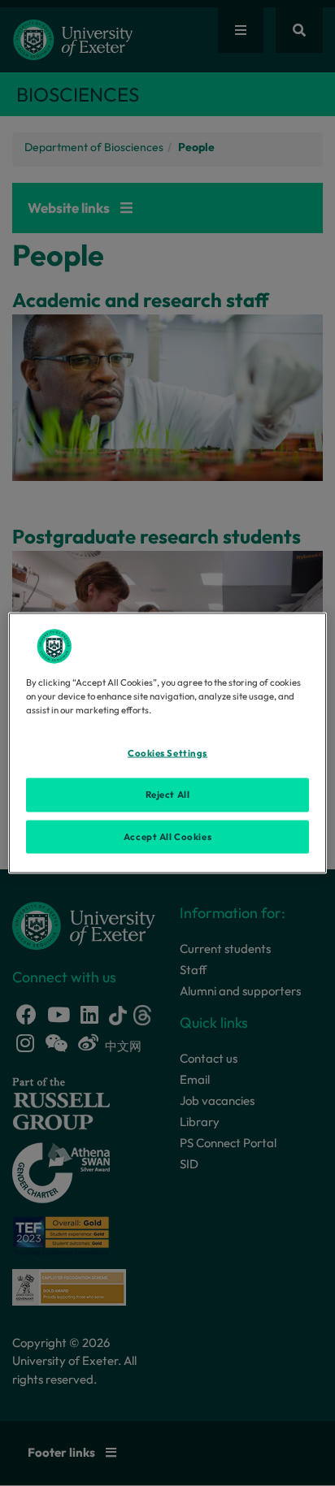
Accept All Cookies (167, 836)
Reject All (168, 793)
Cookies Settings (167, 752)
